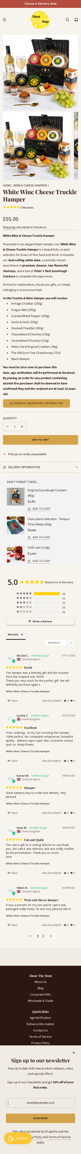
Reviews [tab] (13, 634)
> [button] (51, 936)
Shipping (9, 227)
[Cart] (76, 19)
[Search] (67, 19)
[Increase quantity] (22, 426)
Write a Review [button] (42, 621)
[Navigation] (4, 19)
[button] (66, 700)
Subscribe (40, 1118)
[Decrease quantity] (7, 426)
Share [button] (14, 700)
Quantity (10, 418)
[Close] (73, 1052)
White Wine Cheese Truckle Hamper (28, 691)
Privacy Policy (33, 1137)
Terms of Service (59, 1137)
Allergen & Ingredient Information (36, 403)
